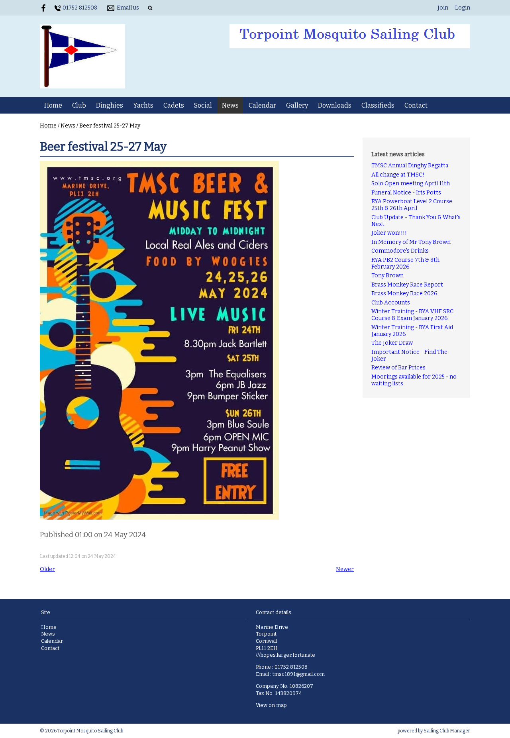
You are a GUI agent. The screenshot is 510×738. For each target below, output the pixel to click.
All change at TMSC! (397, 174)
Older (47, 569)
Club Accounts (390, 302)
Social (203, 105)
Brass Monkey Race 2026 (404, 293)
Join (442, 7)
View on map (271, 705)
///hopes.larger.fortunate (285, 655)
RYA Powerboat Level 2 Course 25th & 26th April (411, 205)
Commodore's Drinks (400, 250)
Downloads (334, 105)
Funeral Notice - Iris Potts (406, 192)
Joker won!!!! (389, 233)
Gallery (297, 105)
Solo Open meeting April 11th (410, 183)
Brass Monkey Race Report (407, 284)
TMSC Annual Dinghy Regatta (409, 165)
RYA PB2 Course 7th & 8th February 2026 (405, 263)
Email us (128, 7)
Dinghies (109, 105)
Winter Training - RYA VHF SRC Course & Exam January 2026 (412, 315)
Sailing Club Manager (447, 731)
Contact (416, 105)
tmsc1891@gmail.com (299, 674)
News (230, 105)
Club (79, 105)
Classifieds (377, 105)
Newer (345, 569)
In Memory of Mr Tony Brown (411, 242)
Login (462, 7)
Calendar (262, 105)
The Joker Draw (392, 343)
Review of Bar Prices (398, 367)
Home (53, 105)
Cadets (173, 105)
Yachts (143, 105)
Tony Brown (387, 275)
